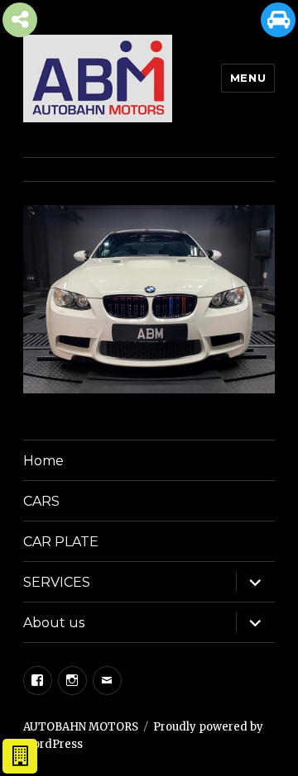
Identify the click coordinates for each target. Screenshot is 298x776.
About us (53, 623)
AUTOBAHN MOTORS (80, 727)
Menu (248, 77)
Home (43, 461)
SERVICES (56, 582)
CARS (41, 501)
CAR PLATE (61, 542)
